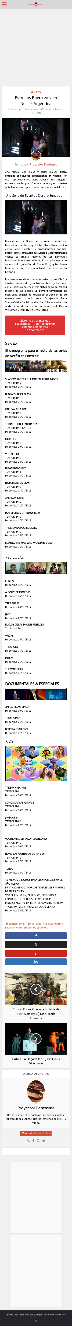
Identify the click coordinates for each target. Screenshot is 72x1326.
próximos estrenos (36, 927)
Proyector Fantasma (55, 109)
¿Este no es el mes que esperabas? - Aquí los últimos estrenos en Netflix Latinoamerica (35, 325)
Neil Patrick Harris (31, 923)
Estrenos (36, 91)
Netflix (49, 923)
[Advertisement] (36, 46)
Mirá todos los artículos (36, 1133)
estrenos (12, 923)
